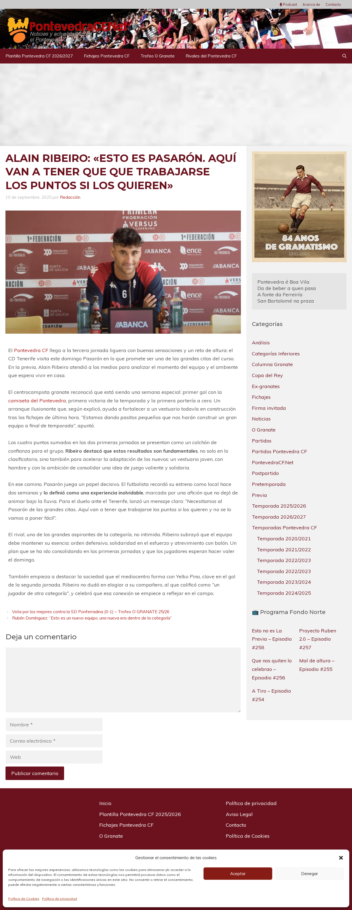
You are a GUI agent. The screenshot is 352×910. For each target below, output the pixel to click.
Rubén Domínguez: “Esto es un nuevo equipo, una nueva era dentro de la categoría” (92, 618)
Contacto (333, 4)
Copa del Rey (267, 375)
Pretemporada (269, 484)
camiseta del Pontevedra (37, 400)
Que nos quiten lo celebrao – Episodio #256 (272, 669)
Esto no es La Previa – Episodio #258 (272, 638)
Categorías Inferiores (276, 353)
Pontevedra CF (31, 350)
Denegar (309, 873)
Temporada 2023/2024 (284, 582)
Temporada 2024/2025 (284, 593)
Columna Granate (272, 364)
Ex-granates (266, 386)
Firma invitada (269, 408)
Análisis (261, 342)
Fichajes (261, 397)
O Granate (264, 430)
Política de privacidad (59, 899)
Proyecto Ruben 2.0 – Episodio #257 (317, 638)
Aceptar (238, 873)
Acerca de (311, 4)
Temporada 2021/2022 (284, 549)
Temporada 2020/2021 (284, 538)
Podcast (289, 4)
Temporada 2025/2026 (279, 506)
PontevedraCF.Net (272, 462)
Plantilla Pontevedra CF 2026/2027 (39, 56)
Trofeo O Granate (158, 56)
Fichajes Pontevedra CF (107, 56)
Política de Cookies (23, 899)
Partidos (261, 440)
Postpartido (265, 473)
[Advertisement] (176, 104)
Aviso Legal (239, 814)
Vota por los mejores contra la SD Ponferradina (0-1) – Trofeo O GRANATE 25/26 (90, 611)
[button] (341, 858)
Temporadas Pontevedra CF (284, 527)
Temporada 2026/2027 (279, 516)
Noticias (261, 419)
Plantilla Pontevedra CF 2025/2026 (140, 814)
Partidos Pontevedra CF (279, 451)
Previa (259, 495)
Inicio (105, 803)
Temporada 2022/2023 (284, 560)
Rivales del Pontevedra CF (211, 56)
